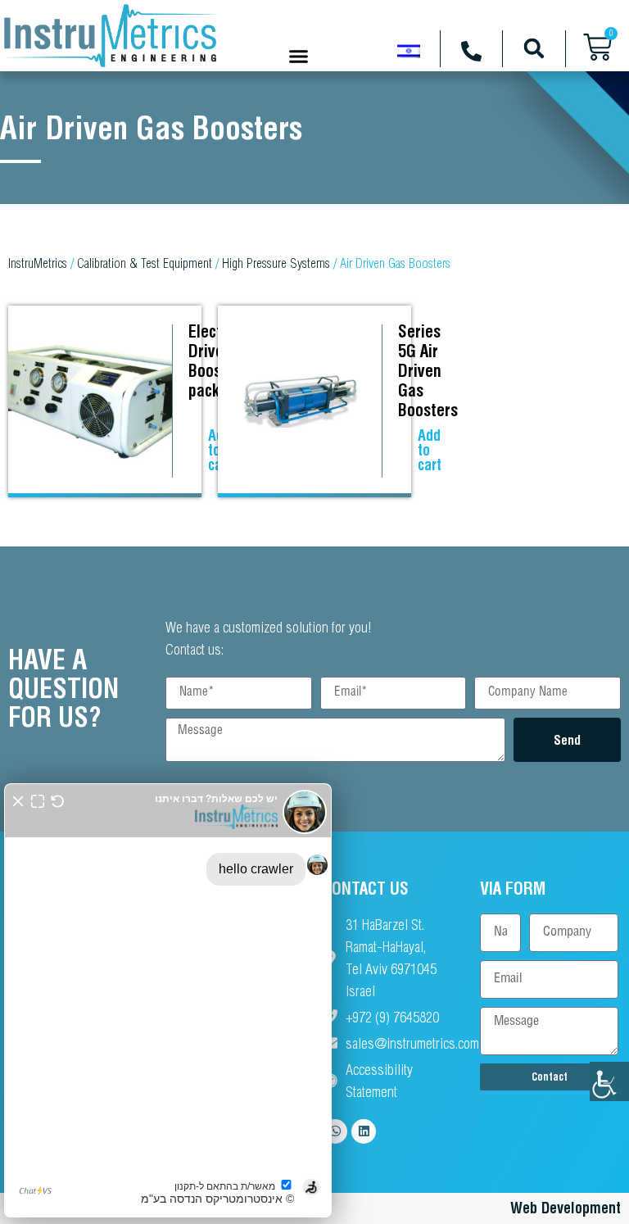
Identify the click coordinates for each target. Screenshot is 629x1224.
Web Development (565, 1208)
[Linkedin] (363, 1131)
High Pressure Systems (276, 263)
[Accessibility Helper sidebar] (609, 1081)
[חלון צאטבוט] (168, 1000)
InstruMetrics (37, 263)
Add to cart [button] (429, 450)
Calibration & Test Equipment (144, 263)
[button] (299, 55)
